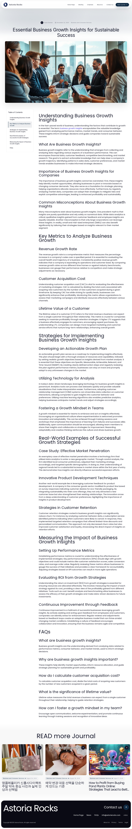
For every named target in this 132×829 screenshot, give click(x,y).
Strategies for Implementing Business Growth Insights (18, 130)
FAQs (11, 148)
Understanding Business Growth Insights (20, 118)
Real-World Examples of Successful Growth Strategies (19, 136)
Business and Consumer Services (81, 22)
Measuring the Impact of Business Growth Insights (20, 142)
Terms (120, 822)
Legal (126, 822)
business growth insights (71, 128)
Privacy (114, 822)
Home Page (78, 815)
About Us (107, 822)
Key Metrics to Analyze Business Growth (20, 124)
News (89, 815)
